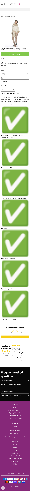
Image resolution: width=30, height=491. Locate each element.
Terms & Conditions (15, 415)
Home (2, 16)
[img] (6, 351)
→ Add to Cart (15, 54)
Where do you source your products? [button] (11, 395)
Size (2, 78)
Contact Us (15, 407)
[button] (15, 33)
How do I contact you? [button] (7, 391)
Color (2, 70)
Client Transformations (15, 458)
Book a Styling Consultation (15, 456)
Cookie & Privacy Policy (15, 418)
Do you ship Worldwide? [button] (7, 388)
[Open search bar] (5, 4)
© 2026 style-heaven (15, 486)
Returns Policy (15, 461)
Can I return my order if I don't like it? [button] (11, 384)
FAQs (15, 464)
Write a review (15, 337)
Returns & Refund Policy (15, 410)
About (15, 447)
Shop (15, 450)
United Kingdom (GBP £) (14, 473)
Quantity (3, 86)
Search (15, 445)
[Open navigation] (2, 4)
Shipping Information (15, 413)
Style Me (15, 453)
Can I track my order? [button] (6, 380)
